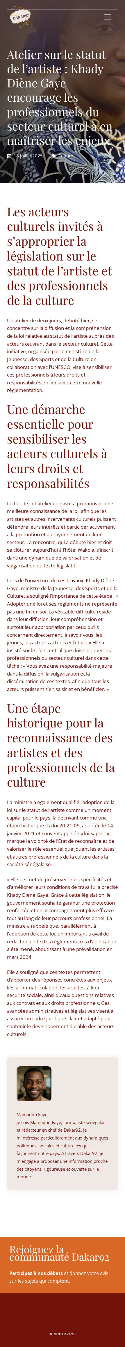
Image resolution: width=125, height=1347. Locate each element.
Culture (65, 156)
